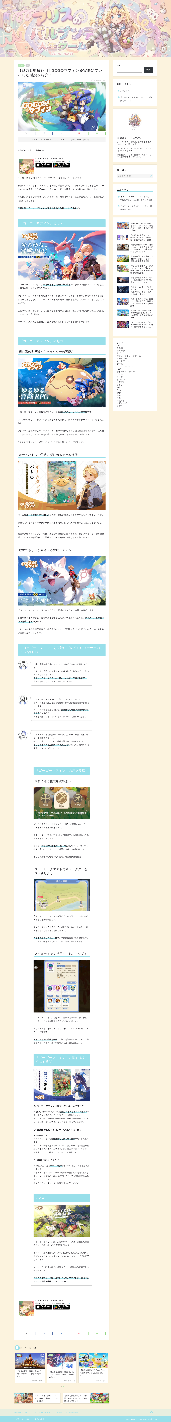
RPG (119, 346)
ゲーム (21, 65)
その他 (120, 348)
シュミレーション (125, 366)
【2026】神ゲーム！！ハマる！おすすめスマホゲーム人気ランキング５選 (136, 198)
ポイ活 (120, 374)
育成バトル (122, 401)
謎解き (120, 406)
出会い (120, 385)
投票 (119, 398)
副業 (119, 387)
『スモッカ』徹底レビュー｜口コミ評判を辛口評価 (136, 99)
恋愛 (119, 395)
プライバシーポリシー (23, 1419)
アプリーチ (69, 161)
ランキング (122, 379)
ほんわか (121, 350)
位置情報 (121, 382)
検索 (119, 65)
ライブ (120, 377)
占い (119, 390)
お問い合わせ (126, 91)
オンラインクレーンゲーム (129, 356)
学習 (119, 393)
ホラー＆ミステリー (126, 372)
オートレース (123, 358)
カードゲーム (123, 361)
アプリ (120, 353)
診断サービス (123, 403)
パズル (120, 369)
